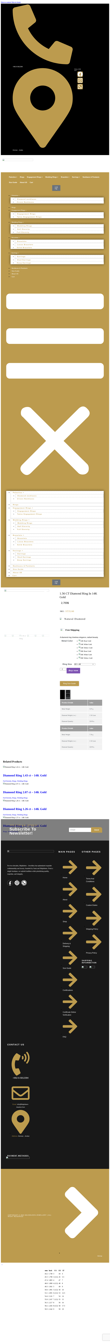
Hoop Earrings (24, 263)
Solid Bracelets (24, 247)
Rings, (14, 781)
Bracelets (22, 241)
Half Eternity (23, 229)
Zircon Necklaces (25, 202)
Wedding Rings (24, 226)
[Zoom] (45, 593)
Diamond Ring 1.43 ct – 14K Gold (25, 775)
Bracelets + (65, 177)
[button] (55, 385)
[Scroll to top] (2, 1264)
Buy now (73, 670)
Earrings (21, 256)
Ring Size (67, 664)
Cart (31, 182)
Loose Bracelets (25, 244)
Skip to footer (16, 2)
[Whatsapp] (80, 86)
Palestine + (13, 177)
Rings (22, 177)
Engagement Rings (26, 214)
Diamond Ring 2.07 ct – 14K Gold (25, 792)
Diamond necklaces (26, 199)
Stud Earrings (24, 260)
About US (23, 182)
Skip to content (6, 2)
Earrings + (76, 177)
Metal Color (67, 641)
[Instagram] (80, 80)
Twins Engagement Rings (29, 217)
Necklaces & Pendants (91, 177)
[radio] (90, 641)
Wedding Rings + (51, 177)
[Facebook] (80, 74)
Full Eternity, (7, 781)
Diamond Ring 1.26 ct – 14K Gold (25, 809)
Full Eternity (23, 232)
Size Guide (13, 182)
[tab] (62, 694)
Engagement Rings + (35, 177)
